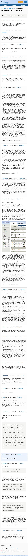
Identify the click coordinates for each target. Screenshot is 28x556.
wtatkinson (5, 145)
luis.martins (5, 44)
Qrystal (4, 198)
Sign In (25, 2)
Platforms (23, 5)
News (11, 8)
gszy (3, 454)
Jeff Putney (5, 57)
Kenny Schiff (5, 289)
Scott (4, 530)
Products (4, 5)
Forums (3, 8)
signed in (3, 552)
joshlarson (5, 75)
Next (17, 548)
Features (14, 5)
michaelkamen (5, 336)
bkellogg (4, 362)
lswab (4, 397)
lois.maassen (5, 375)
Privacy (4, 555)
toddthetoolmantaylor (7, 30)
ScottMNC (4, 19)
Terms (9, 555)
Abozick (4, 388)
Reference (22, 19)
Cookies (13, 555)
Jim (3, 87)
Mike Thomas (5, 178)
